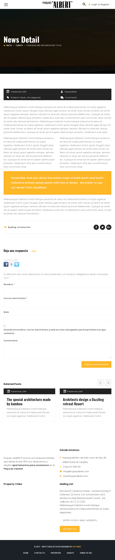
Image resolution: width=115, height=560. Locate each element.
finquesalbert (71, 91)
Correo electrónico (15, 298)
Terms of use (86, 553)
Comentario (11, 340)
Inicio (9, 45)
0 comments (71, 97)
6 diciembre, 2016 (18, 91)
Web (6, 312)
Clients (19, 45)
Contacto (39, 553)
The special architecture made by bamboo (29, 401)
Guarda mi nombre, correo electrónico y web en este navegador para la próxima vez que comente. (55, 331)
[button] (6, 264)
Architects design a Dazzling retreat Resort (83, 401)
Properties (56, 553)
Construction (24, 227)
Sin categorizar (34, 97)
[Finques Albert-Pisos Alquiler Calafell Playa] (57, 4)
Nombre (9, 284)
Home (25, 553)
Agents (70, 553)
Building (12, 227)
